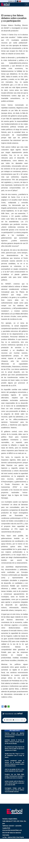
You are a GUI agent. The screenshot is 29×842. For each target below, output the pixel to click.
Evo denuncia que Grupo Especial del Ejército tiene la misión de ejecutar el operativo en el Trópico (14, 748)
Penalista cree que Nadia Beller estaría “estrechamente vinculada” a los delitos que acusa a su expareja (14, 776)
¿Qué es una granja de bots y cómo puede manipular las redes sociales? (14, 770)
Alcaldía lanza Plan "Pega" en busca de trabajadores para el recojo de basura (14, 755)
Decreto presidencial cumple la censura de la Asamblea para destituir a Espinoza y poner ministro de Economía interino (14, 763)
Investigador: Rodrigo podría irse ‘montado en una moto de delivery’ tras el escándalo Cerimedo (14, 790)
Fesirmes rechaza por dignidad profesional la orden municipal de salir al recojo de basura (14, 735)
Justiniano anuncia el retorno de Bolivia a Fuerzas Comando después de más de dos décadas (14, 742)
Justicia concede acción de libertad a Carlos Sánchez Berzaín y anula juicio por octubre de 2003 (14, 783)
